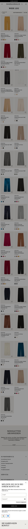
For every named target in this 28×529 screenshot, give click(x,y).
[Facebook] (8, 516)
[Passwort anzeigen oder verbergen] (25, 499)
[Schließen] (25, 482)
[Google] (3, 516)
